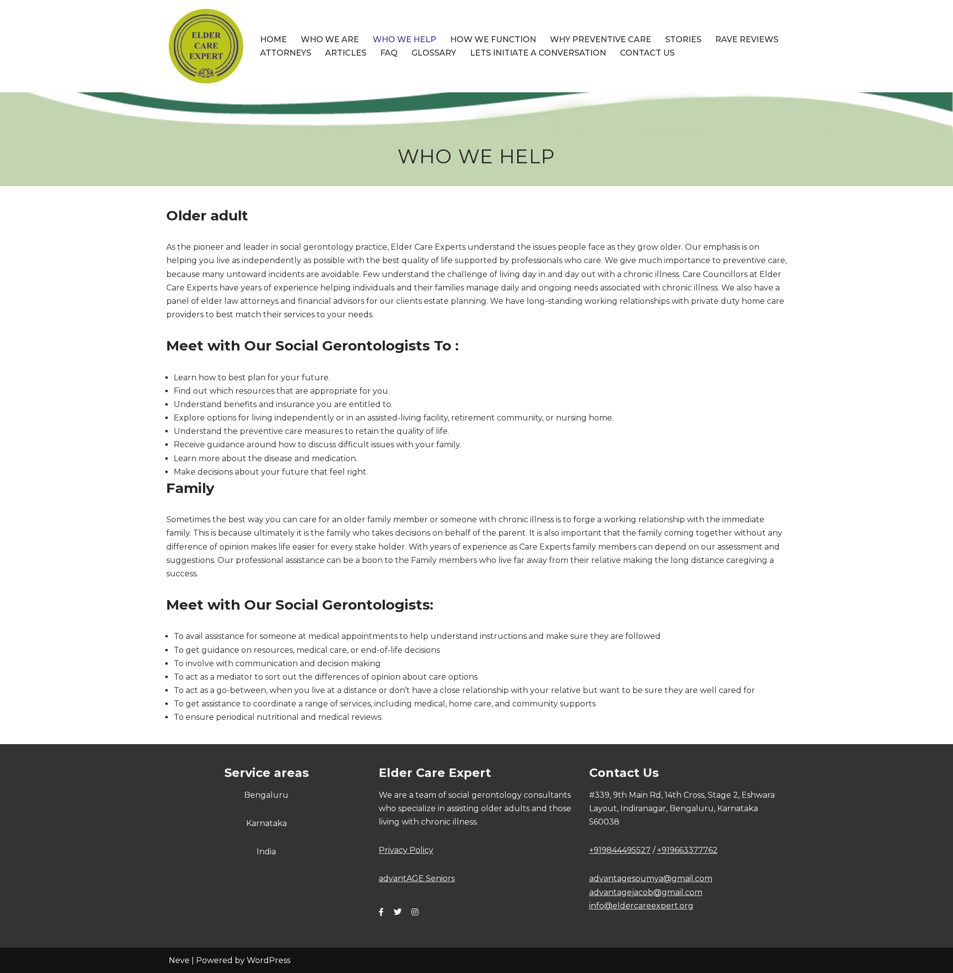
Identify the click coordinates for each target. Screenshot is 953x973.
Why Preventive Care (600, 39)
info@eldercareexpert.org (641, 905)
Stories (683, 39)
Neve (179, 960)
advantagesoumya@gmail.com (650, 878)
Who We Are (330, 39)
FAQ (389, 53)
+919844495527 (620, 850)
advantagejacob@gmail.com (645, 892)
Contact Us (647, 53)
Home (273, 39)
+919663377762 (687, 850)
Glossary (433, 53)
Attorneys (285, 53)
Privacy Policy (406, 850)
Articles (345, 53)
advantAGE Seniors (417, 878)
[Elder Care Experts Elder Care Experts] (206, 46)
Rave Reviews (746, 39)
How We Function (493, 39)
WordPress (268, 960)
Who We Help (404, 39)
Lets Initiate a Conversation (538, 53)
